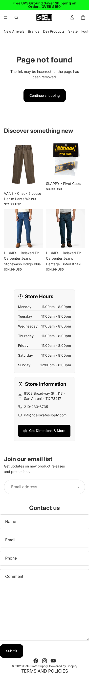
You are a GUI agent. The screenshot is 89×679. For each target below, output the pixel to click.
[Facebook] (36, 661)
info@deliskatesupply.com (45, 415)
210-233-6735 (36, 407)
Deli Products (54, 31)
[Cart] (83, 17)
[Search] (16, 17)
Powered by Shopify (63, 666)
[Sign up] (77, 487)
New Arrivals (14, 31)
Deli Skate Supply (35, 666)
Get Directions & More (47, 430)
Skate (73, 31)
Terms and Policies (44, 671)
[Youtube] (53, 661)
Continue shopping (44, 95)
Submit (11, 651)
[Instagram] (44, 661)
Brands (33, 31)
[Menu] (5, 17)
